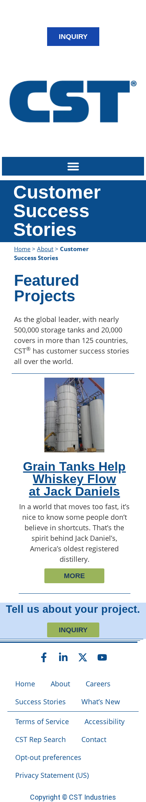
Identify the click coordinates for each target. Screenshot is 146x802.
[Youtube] (102, 657)
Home (22, 249)
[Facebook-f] (44, 657)
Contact (93, 739)
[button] (73, 166)
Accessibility (104, 721)
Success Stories (40, 701)
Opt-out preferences (48, 757)
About (45, 249)
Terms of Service (42, 721)
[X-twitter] (83, 657)
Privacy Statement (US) (52, 775)
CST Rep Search (40, 739)
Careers (98, 683)
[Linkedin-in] (63, 657)
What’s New (100, 701)
